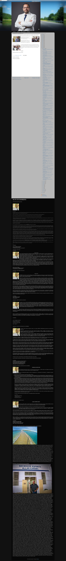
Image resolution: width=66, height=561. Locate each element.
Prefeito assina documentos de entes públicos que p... (47, 58)
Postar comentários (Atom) (18, 79)
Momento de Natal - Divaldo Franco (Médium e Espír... (47, 62)
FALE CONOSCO (23, 31)
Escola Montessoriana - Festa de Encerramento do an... (46, 177)
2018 (42, 42)
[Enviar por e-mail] (23, 55)
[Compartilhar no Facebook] (25, 55)
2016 (42, 44)
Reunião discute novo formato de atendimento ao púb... (47, 133)
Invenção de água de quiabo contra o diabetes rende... (47, 160)
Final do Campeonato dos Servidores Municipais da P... (47, 55)
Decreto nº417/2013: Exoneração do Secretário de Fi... (47, 53)
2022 (42, 38)
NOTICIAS (14, 31)
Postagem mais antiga (35, 77)
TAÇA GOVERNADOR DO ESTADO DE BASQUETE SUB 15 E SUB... (47, 108)
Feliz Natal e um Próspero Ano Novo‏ (47, 71)
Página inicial (26, 77)
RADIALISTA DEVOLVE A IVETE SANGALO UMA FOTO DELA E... (48, 155)
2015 (42, 45)
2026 (42, 34)
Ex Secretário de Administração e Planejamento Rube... (47, 167)
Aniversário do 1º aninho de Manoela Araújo (48, 168)
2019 (42, 41)
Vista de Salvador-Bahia (45, 89)
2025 (42, 35)
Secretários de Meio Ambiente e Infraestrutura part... (46, 79)
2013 (42, 47)
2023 (42, 37)
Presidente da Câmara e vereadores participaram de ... (47, 137)
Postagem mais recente (17, 77)
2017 (42, 43)
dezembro (44, 48)
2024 (42, 36)
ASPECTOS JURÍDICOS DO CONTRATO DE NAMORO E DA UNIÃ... (47, 85)
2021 (42, 39)
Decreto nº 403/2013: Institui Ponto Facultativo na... (47, 77)
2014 (42, 46)
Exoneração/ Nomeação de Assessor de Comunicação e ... (47, 94)
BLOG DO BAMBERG (19, 199)
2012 (42, 192)
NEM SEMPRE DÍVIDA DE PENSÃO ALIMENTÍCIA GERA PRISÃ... (47, 63)
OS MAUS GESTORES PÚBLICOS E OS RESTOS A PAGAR (47, 70)
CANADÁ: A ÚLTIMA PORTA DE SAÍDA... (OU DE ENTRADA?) (47, 117)
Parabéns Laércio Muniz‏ (45, 120)
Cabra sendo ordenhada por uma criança (48, 88)
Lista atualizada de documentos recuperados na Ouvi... (46, 149)
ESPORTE (18, 31)
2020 (42, 40)
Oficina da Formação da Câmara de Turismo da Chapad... (47, 82)
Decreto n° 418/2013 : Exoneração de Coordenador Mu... (47, 52)
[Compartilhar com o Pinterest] (26, 55)
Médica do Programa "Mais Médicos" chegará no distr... (47, 121)
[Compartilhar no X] (24, 55)
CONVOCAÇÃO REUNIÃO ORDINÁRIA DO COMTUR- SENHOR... (48, 104)
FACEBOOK (28, 31)
